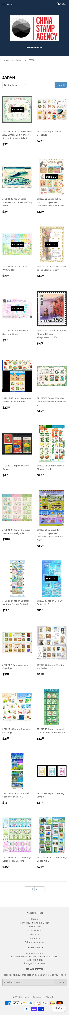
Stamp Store (34, 926)
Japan (19, 60)
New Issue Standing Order (34, 922)
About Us (34, 934)
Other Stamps (34, 930)
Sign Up (60, 982)
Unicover (25, 997)
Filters (61, 85)
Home (5, 60)
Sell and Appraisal (34, 942)
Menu (9, 4)
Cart (64, 4)
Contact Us (34, 938)
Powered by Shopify (43, 997)
